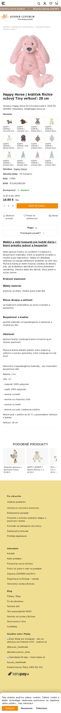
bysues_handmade (17, 662)
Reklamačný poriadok (18, 513)
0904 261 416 (36, 667)
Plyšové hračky (9, 29)
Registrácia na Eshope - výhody (23, 579)
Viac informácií (25, 703)
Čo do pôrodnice (15, 601)
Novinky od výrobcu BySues (21, 616)
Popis (31, 228)
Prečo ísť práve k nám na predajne (24, 569)
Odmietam (41, 708)
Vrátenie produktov (16, 502)
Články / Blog (13, 596)
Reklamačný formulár (18, 531)
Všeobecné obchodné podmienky (23, 508)
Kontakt (11, 553)
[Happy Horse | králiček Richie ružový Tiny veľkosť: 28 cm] (30, 61)
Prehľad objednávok (17, 536)
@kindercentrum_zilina (18, 652)
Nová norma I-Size (16, 621)
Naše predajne (14, 558)
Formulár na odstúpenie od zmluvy (24, 526)
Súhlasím (10, 708)
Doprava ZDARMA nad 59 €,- (21, 574)
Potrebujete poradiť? (30, 233)
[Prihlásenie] (44, 3)
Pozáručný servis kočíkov (20, 564)
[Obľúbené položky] (50, 3)
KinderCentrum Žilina (17, 667)
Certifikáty (12, 626)
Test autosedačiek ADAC (19, 611)
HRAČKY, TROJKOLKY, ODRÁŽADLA (18, 27)
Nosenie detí (13, 606)
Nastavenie (27, 708)
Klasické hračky (42, 27)
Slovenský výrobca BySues (21, 584)
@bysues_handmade (17, 647)
